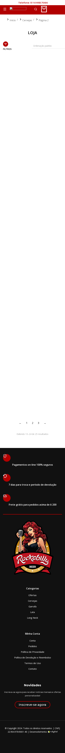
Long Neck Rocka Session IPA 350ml (44, 403)
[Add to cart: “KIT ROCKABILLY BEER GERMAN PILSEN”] (59, 190)
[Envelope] (38, 739)
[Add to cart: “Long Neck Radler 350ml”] (59, 339)
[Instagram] (32, 739)
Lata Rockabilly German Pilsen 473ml (17, 349)
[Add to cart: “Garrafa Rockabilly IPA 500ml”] (28, 133)
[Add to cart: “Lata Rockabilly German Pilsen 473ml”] (28, 339)
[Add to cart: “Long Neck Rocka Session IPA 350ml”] (59, 394)
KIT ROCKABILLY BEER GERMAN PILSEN (45, 199)
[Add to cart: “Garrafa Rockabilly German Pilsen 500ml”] (59, 82)
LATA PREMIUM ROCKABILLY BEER (43, 260)
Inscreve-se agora (32, 705)
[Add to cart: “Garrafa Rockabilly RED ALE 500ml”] (28, 190)
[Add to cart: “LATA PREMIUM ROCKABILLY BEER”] (59, 251)
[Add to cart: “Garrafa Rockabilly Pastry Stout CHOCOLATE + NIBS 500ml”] (59, 133)
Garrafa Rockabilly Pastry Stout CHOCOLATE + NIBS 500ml (47, 143)
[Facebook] (26, 739)
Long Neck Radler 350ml (48, 347)
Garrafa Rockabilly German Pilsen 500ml (46, 91)
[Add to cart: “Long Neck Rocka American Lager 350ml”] (28, 394)
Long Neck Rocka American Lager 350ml (15, 403)
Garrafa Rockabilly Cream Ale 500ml (14, 91)
